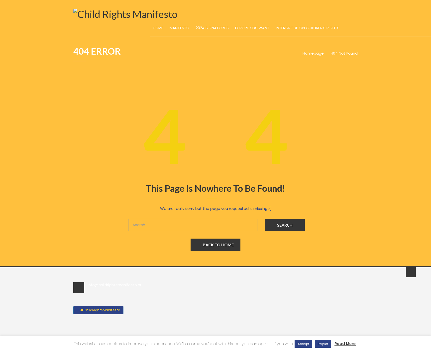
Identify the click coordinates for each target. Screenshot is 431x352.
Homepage (313, 53)
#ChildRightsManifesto (99, 310)
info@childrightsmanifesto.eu (115, 284)
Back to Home (218, 244)
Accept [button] (303, 344)
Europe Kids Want (252, 27)
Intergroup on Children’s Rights (307, 27)
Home (158, 27)
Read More (345, 343)
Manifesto (179, 27)
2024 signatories (212, 27)
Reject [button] (323, 344)
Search (285, 225)
